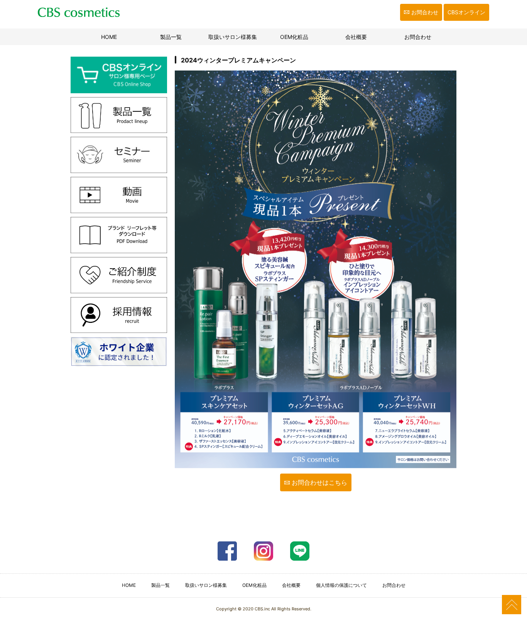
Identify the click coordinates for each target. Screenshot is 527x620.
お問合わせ (424, 12)
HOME (119, 37)
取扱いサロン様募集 (232, 37)
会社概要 (356, 37)
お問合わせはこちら (319, 482)
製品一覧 (171, 37)
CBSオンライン (466, 12)
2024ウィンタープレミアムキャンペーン (238, 60)
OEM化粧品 (294, 37)
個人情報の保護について (341, 585)
